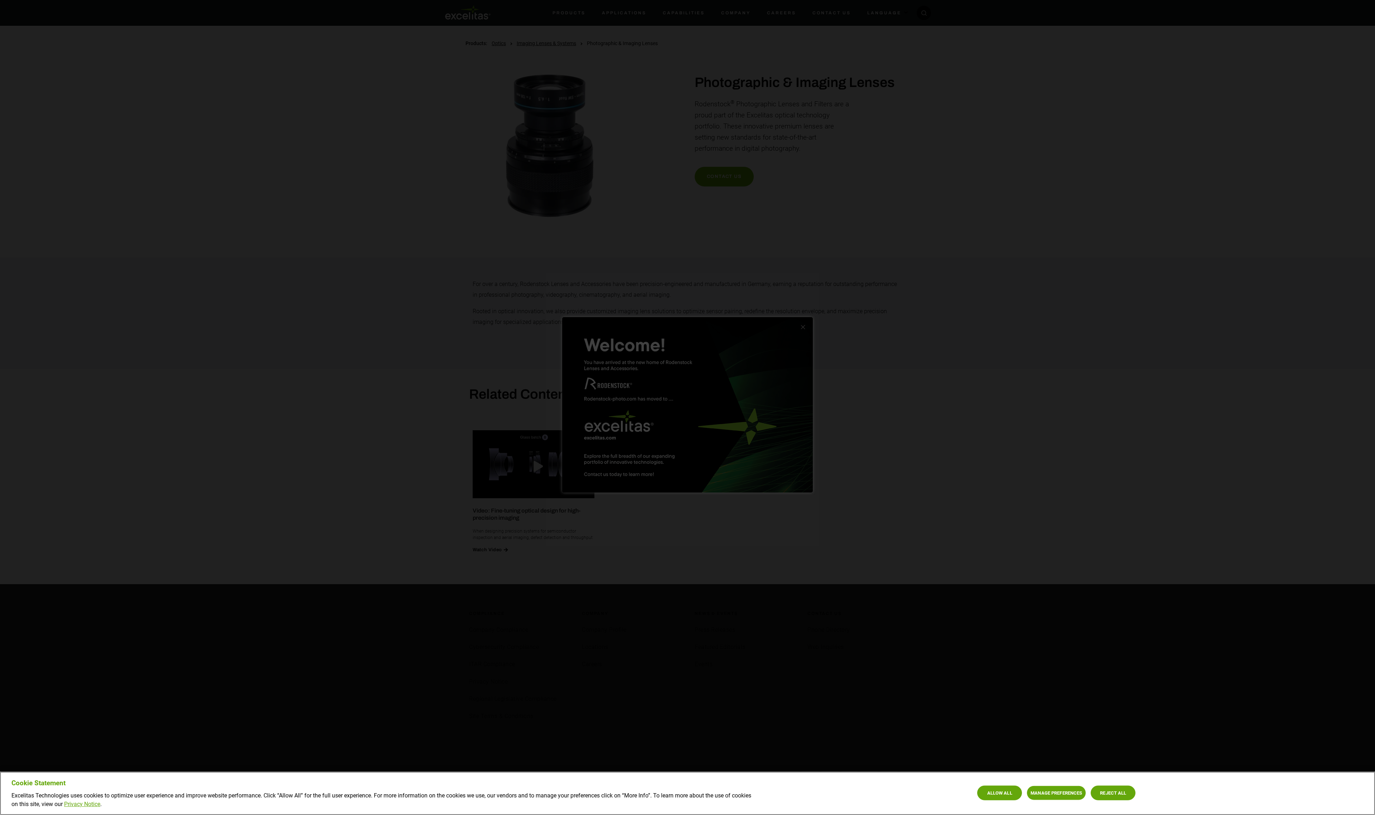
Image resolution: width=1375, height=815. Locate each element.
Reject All (1113, 792)
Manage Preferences (1056, 792)
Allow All (999, 792)
